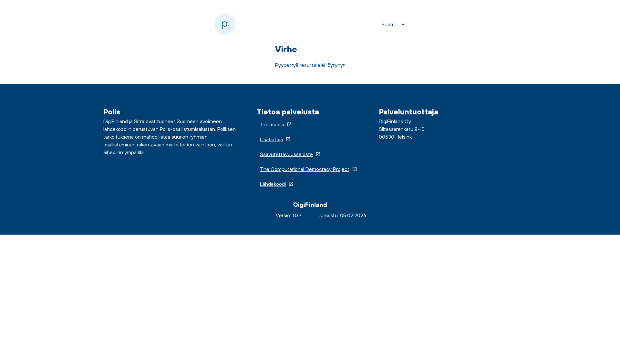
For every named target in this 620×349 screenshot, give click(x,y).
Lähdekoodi (273, 184)
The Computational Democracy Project (304, 169)
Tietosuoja (272, 124)
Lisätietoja (271, 139)
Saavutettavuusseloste (286, 154)
